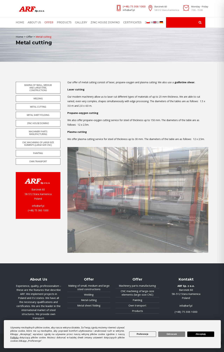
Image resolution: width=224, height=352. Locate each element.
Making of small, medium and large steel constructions (38, 88)
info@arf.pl (129, 10)
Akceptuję (201, 334)
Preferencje (142, 334)
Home (19, 36)
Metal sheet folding (38, 115)
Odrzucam (172, 334)
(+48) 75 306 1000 (134, 6)
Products (137, 311)
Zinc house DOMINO (38, 123)
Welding (38, 98)
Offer (29, 36)
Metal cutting (38, 106)
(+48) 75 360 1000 (38, 210)
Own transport (38, 161)
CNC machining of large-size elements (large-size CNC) (38, 143)
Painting (38, 153)
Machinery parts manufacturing (38, 133)
